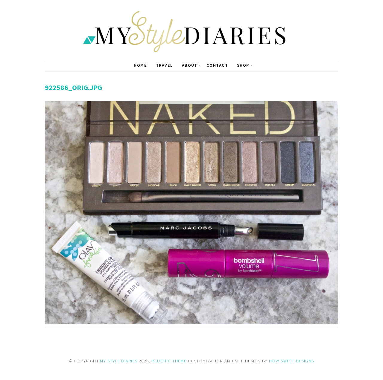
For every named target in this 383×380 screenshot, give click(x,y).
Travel (164, 65)
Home (140, 65)
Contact (217, 65)
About (189, 65)
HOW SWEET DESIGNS (291, 361)
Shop (243, 65)
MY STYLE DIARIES (118, 361)
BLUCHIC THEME (169, 361)
